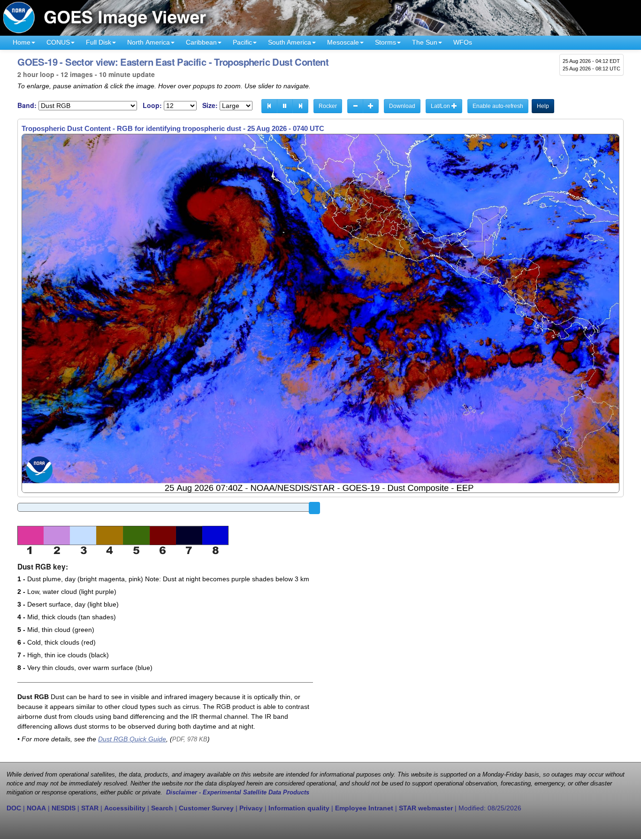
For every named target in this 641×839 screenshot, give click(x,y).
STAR (90, 808)
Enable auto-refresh (498, 106)
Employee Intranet (364, 808)
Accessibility (124, 808)
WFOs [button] (462, 42)
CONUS (58, 42)
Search (162, 808)
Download (402, 106)
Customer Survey (206, 808)
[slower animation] (355, 106)
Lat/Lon (441, 106)
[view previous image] (269, 106)
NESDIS (64, 808)
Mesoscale (343, 42)
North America (148, 42)
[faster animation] (371, 106)
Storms (385, 42)
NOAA (36, 808)
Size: (210, 105)
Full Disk (98, 42)
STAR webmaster (426, 808)
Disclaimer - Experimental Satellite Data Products (237, 792)
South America (289, 42)
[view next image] (300, 106)
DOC (14, 808)
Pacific (242, 42)
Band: (27, 105)
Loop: (152, 105)
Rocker (328, 106)
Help (543, 106)
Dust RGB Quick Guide (132, 739)
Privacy (251, 808)
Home (22, 42)
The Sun (424, 42)
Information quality (298, 808)
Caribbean (201, 42)
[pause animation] (285, 106)
